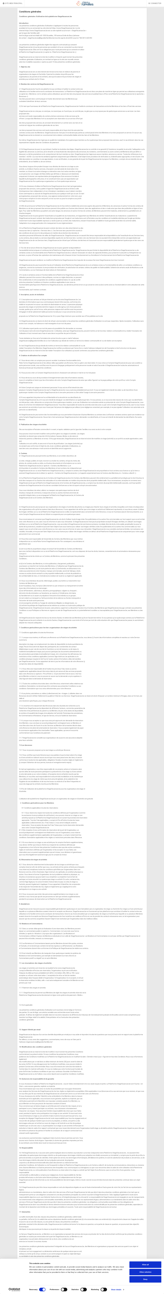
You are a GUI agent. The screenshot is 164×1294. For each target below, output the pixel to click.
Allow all (145, 1265)
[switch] (64, 1289)
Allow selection (145, 1272)
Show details (116, 1290)
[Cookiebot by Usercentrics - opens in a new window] (14, 1289)
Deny (145, 1279)
